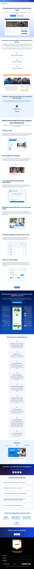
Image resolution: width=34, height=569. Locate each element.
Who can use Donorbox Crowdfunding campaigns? (13, 505)
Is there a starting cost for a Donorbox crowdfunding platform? (15, 493)
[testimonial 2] (16, 115)
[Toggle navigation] (32, 4)
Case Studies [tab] (26, 445)
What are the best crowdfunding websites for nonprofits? (14, 482)
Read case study (17, 103)
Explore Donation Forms (17, 302)
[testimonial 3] (17, 115)
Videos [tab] (17, 445)
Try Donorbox (17, 534)
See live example (20, 15)
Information (4, 555)
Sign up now (13, 15)
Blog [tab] (7, 445)
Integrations (4, 560)
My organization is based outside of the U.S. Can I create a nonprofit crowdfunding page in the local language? (14, 499)
